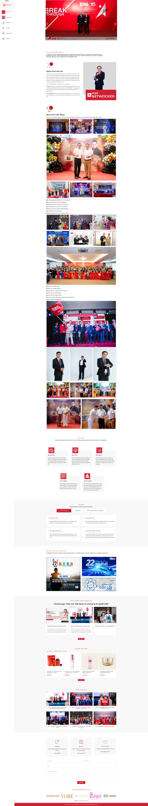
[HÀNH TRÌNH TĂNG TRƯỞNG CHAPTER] (57, 615)
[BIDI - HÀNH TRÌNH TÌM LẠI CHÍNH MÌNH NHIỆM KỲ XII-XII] (105, 699)
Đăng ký (81, 782)
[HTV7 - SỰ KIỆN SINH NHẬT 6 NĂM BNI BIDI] (105, 718)
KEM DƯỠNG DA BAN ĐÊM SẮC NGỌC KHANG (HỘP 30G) (106, 672)
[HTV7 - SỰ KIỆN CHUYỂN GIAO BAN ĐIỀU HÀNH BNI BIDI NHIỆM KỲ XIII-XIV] (57, 699)
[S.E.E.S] (99, 584)
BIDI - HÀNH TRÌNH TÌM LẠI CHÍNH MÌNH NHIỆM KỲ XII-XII (105, 708)
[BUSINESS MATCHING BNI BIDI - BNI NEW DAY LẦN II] (81, 718)
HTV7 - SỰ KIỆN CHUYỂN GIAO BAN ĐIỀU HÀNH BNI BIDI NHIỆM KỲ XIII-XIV (57, 708)
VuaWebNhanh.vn (93, 804)
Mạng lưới (77, 510)
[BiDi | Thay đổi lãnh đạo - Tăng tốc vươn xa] (81, 615)
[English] (7, 0)
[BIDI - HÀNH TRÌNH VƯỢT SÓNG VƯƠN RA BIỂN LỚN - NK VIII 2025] (81, 699)
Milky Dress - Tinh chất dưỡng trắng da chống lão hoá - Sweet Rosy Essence (72, 672)
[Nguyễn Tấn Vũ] (7, 5)
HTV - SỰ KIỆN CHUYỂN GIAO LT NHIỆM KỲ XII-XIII (57, 727)
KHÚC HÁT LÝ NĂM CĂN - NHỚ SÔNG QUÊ (105, 626)
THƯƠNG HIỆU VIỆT (81, 648)
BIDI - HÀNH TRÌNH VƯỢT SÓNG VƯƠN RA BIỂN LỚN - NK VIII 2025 (81, 708)
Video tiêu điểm (81, 690)
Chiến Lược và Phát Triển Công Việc (95, 510)
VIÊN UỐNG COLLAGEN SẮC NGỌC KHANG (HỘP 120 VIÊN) (54, 672)
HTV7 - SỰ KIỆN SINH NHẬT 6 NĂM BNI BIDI (104, 726)
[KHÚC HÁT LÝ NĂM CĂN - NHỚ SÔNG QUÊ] (105, 615)
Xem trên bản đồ (81, 753)
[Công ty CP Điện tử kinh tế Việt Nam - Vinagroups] (63, 574)
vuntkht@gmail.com (105, 751)
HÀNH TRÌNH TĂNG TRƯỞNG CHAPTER (56, 626)
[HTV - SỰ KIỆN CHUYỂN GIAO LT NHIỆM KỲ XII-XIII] (57, 718)
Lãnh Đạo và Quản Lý (64, 510)
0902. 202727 (57, 753)
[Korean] (8, 0)
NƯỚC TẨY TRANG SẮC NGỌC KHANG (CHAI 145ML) (88, 672)
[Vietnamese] (6, 0)
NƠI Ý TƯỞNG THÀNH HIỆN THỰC (81, 601)
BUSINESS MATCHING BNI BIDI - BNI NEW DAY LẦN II (81, 727)
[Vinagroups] (99, 566)
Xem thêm (81, 638)
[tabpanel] (53, 796)
